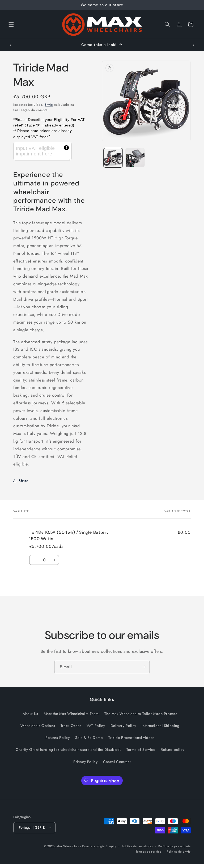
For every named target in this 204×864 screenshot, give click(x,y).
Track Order (71, 725)
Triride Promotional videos (131, 737)
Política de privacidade (174, 846)
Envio (49, 104)
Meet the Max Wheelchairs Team (71, 713)
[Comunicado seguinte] (193, 45)
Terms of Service (140, 749)
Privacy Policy (85, 761)
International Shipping (160, 725)
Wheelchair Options (37, 725)
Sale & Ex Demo (89, 737)
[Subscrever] (144, 667)
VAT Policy (96, 725)
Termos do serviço (148, 851)
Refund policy (172, 749)
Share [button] (23, 480)
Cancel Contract (117, 761)
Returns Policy (57, 737)
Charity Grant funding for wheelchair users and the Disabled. (68, 749)
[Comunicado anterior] (10, 45)
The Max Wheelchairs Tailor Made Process (140, 713)
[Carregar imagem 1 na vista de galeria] (113, 157)
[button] (11, 24)
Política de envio (179, 851)
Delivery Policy (123, 725)
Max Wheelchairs (69, 846)
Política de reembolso (137, 846)
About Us (30, 713)
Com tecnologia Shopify (99, 846)
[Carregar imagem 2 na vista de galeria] (135, 157)
